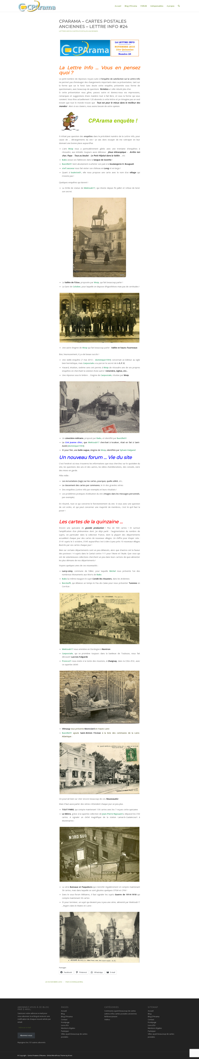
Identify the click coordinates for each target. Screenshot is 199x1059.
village (133, 172)
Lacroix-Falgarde (79, 656)
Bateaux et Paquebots (81, 887)
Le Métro (66, 813)
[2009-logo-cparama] (42, 6)
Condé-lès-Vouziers (102, 578)
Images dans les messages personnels (121, 493)
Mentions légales (68, 1028)
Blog (63, 1013)
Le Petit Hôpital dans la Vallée (105, 155)
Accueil (64, 1011)
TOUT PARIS (68, 809)
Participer (65, 1031)
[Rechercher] (178, 6)
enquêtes (88, 136)
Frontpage (65, 1022)
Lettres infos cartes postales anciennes (78, 31)
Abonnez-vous (26, 1035)
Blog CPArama (67, 1016)
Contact (64, 1019)
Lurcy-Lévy (67, 571)
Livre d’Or (65, 1025)
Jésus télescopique (117, 152)
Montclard (89, 728)
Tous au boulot (81, 155)
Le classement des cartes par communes (81, 485)
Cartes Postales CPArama (37, 1055)
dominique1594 (76, 982)
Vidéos (107, 1019)
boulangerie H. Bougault (121, 164)
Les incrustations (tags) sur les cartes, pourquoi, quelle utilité (90, 481)
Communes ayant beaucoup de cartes (120, 1011)
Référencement (110, 1016)
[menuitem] (118, 6)
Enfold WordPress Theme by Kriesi (59, 1055)
